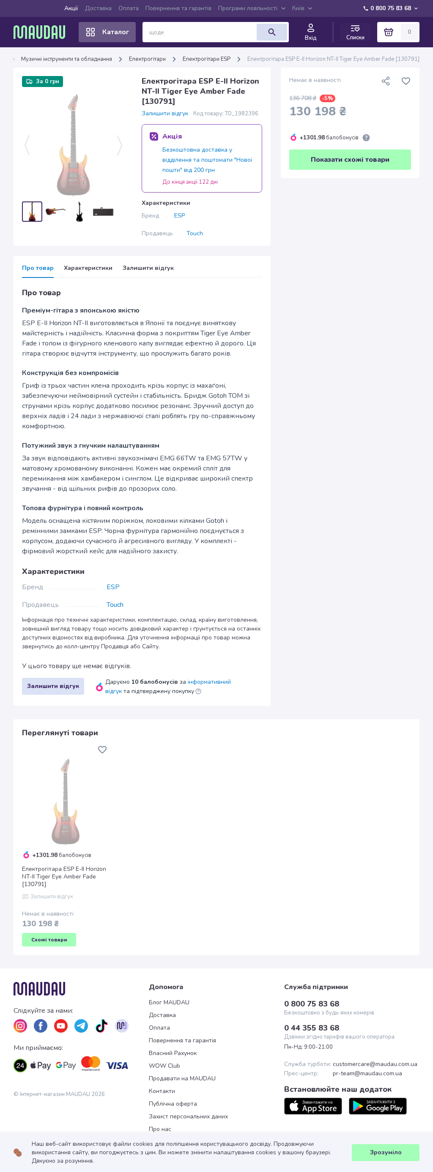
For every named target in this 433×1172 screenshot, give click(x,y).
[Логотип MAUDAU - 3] (81, 988)
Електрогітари (147, 59)
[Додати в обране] (406, 81)
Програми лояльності (247, 8)
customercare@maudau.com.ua (375, 1064)
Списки (355, 37)
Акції (71, 8)
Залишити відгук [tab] (148, 268)
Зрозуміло (386, 1152)
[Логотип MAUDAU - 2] (43, 32)
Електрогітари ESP (206, 59)
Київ (298, 8)
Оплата (128, 8)
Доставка (98, 8)
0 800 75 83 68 (390, 8)
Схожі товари (49, 939)
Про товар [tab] (38, 268)
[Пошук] (272, 32)
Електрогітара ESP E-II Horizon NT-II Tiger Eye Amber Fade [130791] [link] (333, 59)
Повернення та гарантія (178, 8)
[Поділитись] (386, 81)
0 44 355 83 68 (311, 1028)
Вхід (311, 38)
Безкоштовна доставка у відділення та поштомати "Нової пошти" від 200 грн (207, 160)
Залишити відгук (165, 113)
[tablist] (142, 270)
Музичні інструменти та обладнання (66, 59)
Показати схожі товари (350, 159)
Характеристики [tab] (88, 268)
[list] (20, 1026)
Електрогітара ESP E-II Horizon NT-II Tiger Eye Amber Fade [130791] (64, 876)
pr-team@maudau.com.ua (367, 1073)
